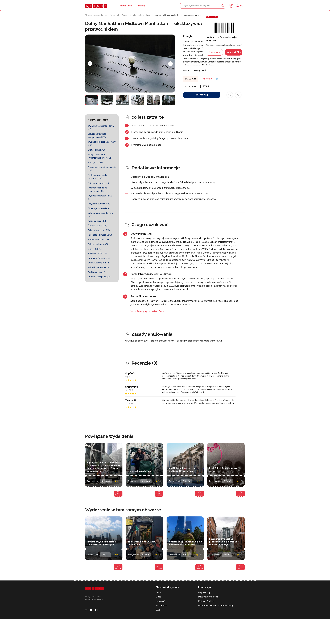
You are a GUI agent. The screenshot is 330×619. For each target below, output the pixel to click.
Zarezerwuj (202, 95)
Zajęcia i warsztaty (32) (99, 230)
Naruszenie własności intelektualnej (215, 605)
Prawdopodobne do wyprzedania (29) (97, 189)
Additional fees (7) (96, 272)
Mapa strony (204, 592)
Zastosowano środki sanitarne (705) (97, 177)
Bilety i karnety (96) (97, 150)
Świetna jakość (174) (97, 225)
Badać (141, 5)
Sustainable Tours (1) (97, 253)
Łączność (160, 601)
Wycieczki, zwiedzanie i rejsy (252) (102, 143)
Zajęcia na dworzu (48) (98, 183)
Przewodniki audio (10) (98, 239)
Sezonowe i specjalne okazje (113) (102, 169)
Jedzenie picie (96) (97, 221)
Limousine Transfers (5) (99, 258)
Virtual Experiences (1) (98, 267)
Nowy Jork (115, 15)
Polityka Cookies (206, 601)
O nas (158, 597)
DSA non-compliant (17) (99, 276)
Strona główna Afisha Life (96, 15)
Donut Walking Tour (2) (98, 263)
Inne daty (207, 79)
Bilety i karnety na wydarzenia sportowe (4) (100, 156)
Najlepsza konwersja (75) (100, 235)
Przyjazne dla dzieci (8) (99, 204)
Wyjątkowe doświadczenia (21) (101, 127)
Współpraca (161, 605)
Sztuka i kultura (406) (98, 244)
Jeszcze (118, 495)
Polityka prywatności (208, 597)
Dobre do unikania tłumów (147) (100, 215)
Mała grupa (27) (95, 162)
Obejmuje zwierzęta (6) (99, 208)
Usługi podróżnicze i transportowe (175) (97, 135)
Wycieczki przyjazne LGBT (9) (101, 197)
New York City (234, 52)
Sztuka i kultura (137, 15)
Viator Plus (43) (95, 249)
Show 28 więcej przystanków (146, 311)
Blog (158, 610)
